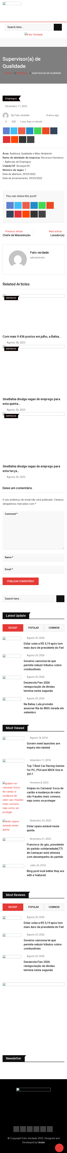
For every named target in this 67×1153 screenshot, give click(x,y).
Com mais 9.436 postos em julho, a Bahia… (32, 336)
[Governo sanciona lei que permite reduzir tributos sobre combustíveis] (12, 659)
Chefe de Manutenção (17, 235)
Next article (55, 231)
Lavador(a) (57, 235)
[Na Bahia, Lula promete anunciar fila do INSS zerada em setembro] (12, 703)
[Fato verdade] (36, 115)
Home (8, 73)
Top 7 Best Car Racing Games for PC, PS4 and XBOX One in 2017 (45, 770)
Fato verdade (39, 252)
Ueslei (41, 1142)
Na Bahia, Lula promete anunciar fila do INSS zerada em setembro (44, 708)
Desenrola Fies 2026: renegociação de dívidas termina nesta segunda (39, 686)
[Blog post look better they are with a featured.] (13, 872)
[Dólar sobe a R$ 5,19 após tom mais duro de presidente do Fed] (12, 642)
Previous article (14, 231)
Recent (12, 627)
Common (54, 627)
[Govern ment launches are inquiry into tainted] (13, 745)
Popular (33, 627)
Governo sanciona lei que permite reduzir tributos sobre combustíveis (43, 665)
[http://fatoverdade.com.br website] (33, 115)
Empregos (21, 73)
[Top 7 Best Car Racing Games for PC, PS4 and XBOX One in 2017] (13, 767)
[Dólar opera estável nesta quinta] (13, 825)
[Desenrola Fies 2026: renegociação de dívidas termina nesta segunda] (12, 681)
